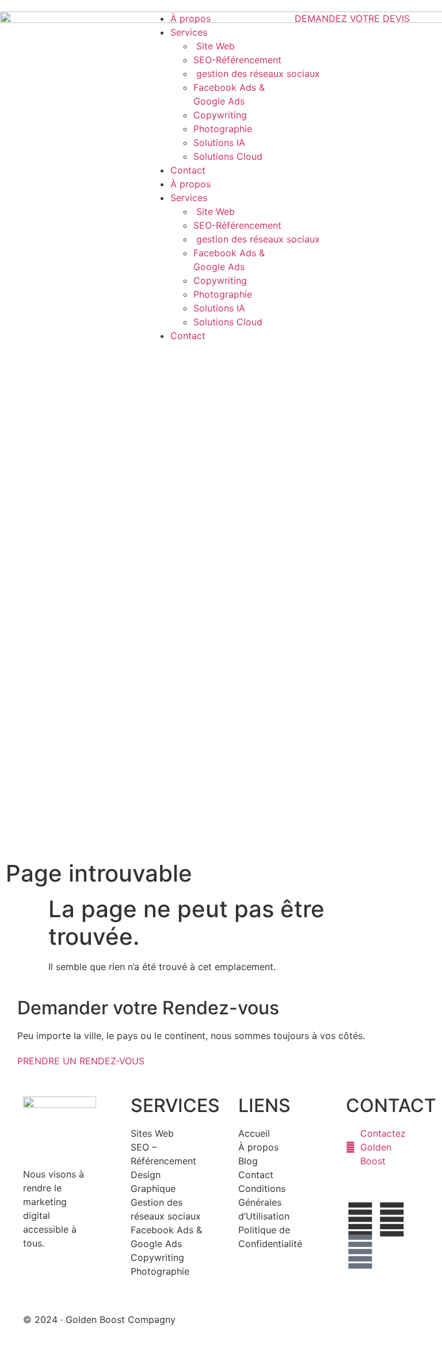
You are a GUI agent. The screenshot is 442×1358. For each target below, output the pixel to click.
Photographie (222, 128)
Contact (187, 170)
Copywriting (220, 115)
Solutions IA (219, 142)
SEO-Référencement (237, 60)
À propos (190, 18)
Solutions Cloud (227, 156)
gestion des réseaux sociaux (258, 73)
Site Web (214, 46)
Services (188, 32)
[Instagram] (360, 1251)
